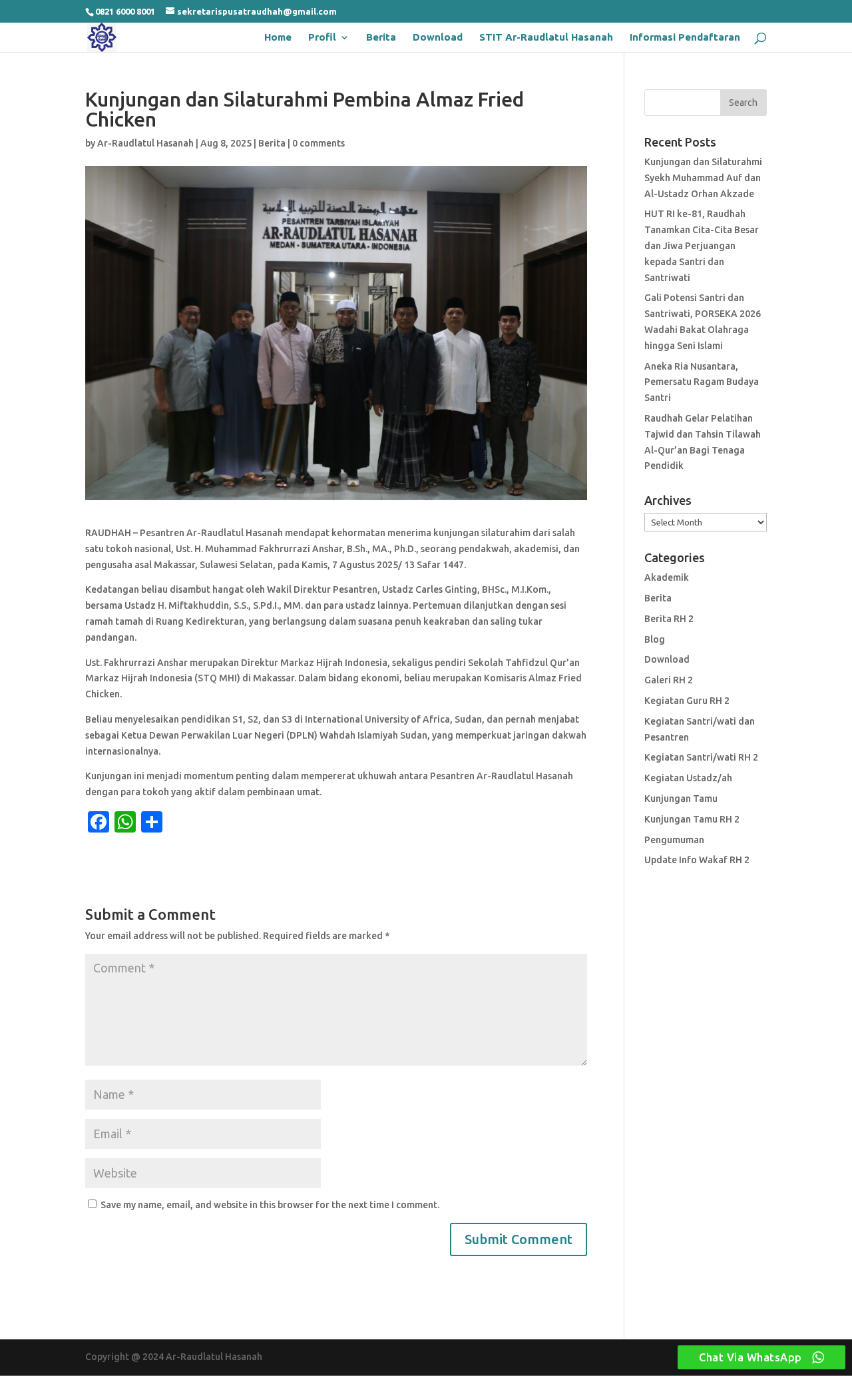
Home (278, 38)
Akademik (666, 577)
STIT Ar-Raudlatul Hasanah (546, 38)
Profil (322, 38)
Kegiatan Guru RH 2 (687, 700)
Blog (654, 639)
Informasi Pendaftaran (685, 38)
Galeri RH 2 (668, 680)
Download (438, 38)
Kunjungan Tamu (681, 798)
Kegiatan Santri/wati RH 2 (701, 757)
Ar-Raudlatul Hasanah (145, 143)
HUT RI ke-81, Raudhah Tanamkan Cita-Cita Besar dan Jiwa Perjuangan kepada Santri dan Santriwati (701, 245)
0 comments (318, 143)
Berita (381, 38)
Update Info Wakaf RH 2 (696, 860)
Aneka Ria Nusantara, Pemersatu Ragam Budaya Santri (701, 382)
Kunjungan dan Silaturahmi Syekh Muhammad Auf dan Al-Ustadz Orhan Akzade (703, 178)
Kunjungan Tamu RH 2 (692, 819)
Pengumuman (674, 840)
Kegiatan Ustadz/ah (688, 778)
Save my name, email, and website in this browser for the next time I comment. (270, 1205)
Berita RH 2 (669, 618)
